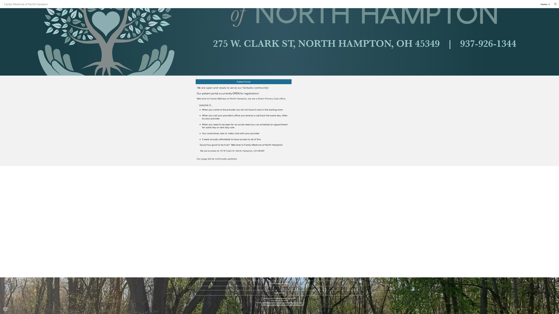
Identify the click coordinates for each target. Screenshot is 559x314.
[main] (244, 123)
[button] (555, 4)
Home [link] (544, 4)
